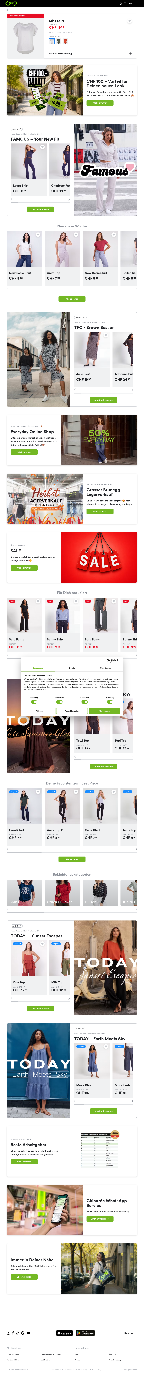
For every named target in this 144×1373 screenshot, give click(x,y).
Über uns (112, 1354)
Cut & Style (45, 1360)
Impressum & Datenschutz (63, 1370)
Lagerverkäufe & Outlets (51, 1354)
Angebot (14, 792)
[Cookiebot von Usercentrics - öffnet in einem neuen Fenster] (110, 660)
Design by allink (130, 1370)
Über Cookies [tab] (105, 668)
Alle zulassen (104, 711)
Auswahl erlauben (72, 711)
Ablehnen (39, 711)
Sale (12, 601)
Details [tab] (72, 668)
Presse (77, 1360)
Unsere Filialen (13, 1354)
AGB (91, 1370)
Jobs (77, 1354)
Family (98, 1370)
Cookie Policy (81, 1370)
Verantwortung (114, 1360)
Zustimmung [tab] (38, 668)
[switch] (59, 702)
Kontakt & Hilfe (13, 1360)
